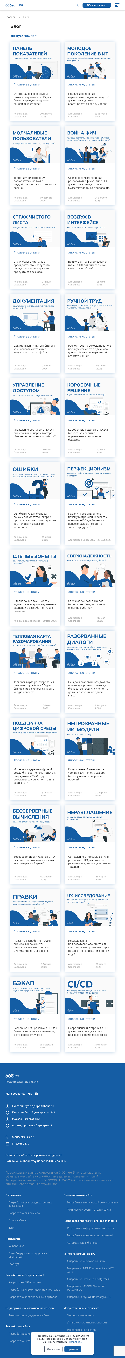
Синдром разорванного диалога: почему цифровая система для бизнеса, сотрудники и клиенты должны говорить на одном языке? (89, 689)
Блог (12, 1227)
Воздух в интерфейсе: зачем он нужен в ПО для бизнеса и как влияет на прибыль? (88, 265)
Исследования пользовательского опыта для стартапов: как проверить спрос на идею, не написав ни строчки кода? (89, 947)
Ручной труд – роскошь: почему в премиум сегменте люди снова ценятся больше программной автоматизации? (89, 350)
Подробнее (75, 1341)
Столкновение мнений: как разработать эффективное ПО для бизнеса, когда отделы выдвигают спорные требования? (89, 182)
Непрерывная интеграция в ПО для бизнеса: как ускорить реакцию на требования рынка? (88, 1031)
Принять (73, 1349)
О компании (13, 1195)
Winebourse (16, 1246)
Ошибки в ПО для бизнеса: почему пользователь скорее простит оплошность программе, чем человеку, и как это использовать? (35, 520)
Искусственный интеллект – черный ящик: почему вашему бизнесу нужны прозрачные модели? (86, 774)
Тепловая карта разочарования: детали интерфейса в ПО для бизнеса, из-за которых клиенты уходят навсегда (34, 687)
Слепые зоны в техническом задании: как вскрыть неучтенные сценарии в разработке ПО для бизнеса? (35, 606)
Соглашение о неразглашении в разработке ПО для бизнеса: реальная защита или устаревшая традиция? (89, 861)
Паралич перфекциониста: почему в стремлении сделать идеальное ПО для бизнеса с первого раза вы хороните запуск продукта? (87, 520)
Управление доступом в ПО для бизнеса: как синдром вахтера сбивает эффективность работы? (35, 433)
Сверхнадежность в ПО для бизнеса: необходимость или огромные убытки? (86, 604)
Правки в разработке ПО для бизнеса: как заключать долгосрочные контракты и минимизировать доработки (32, 945)
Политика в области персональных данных (34, 1155)
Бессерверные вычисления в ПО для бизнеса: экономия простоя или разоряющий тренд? (34, 860)
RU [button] (21, 5)
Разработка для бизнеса (24, 1213)
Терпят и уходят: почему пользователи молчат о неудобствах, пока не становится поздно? (35, 182)
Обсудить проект (96, 5)
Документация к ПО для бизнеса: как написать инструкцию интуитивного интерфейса (35, 349)
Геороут (14, 1264)
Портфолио (13, 1238)
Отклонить (53, 1349)
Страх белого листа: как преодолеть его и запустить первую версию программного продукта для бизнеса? (33, 266)
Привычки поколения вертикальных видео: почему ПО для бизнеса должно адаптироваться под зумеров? (88, 98)
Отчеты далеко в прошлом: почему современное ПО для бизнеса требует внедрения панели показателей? (32, 98)
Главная (10, 17)
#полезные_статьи (27, 84)
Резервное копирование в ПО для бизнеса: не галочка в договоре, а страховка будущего (35, 1031)
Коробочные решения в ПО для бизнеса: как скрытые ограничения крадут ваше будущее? (88, 434)
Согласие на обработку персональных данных (36, 1161)
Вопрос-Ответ (18, 1220)
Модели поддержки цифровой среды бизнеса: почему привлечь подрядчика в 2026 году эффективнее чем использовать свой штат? (35, 776)
